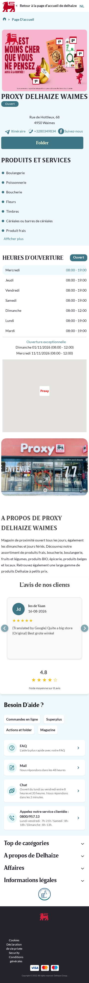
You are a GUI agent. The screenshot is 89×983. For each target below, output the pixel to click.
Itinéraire (18, 131)
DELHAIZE (8, 2)
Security (14, 953)
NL (82, 6)
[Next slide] (84, 628)
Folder (42, 143)
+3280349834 (45, 131)
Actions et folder (19, 730)
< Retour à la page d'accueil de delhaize (46, 5)
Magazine (47, 730)
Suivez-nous (74, 131)
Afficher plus (13, 239)
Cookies (14, 940)
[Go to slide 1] (45, 490)
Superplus (54, 719)
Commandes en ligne (22, 719)
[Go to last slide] (4, 628)
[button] (44, 844)
